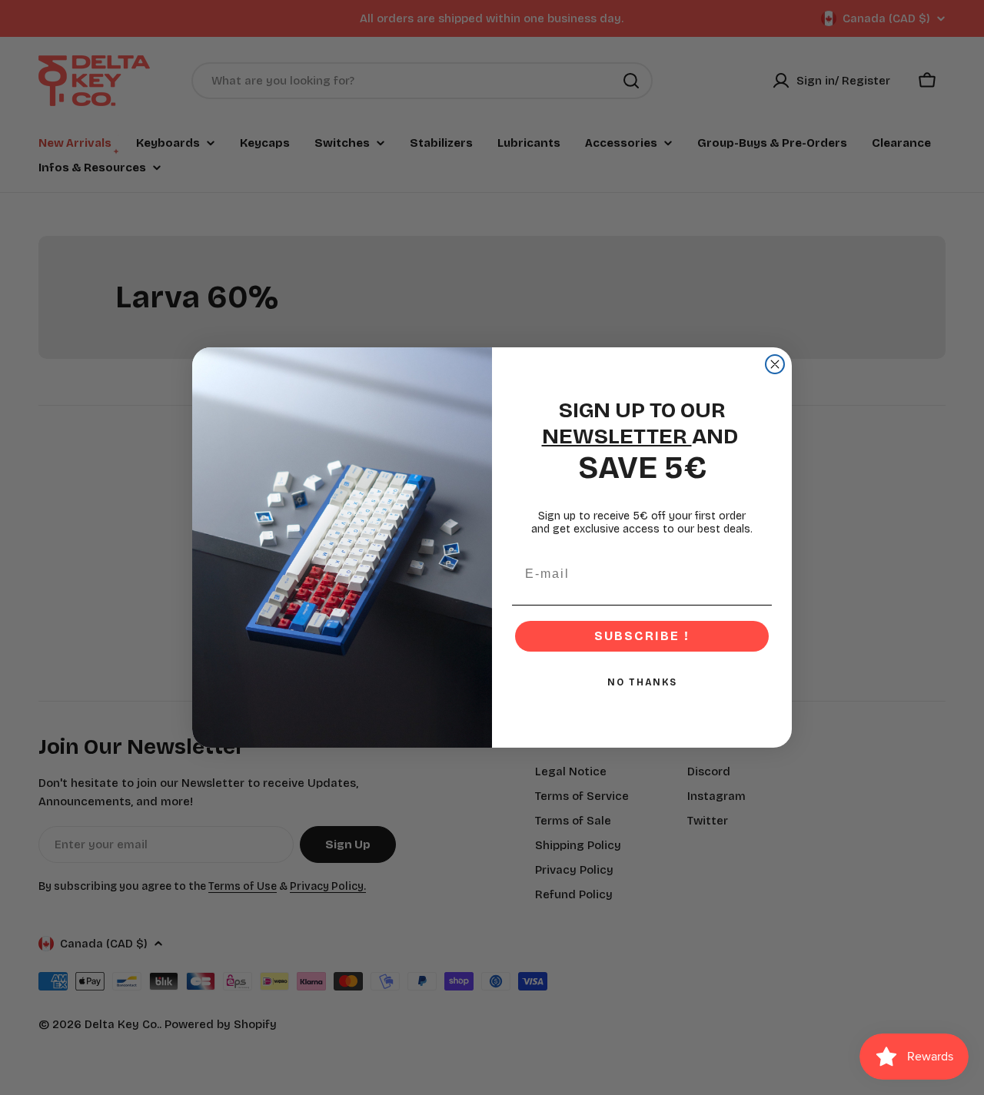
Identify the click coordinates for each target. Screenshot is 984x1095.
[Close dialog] (775, 364)
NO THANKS (642, 682)
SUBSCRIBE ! (642, 636)
